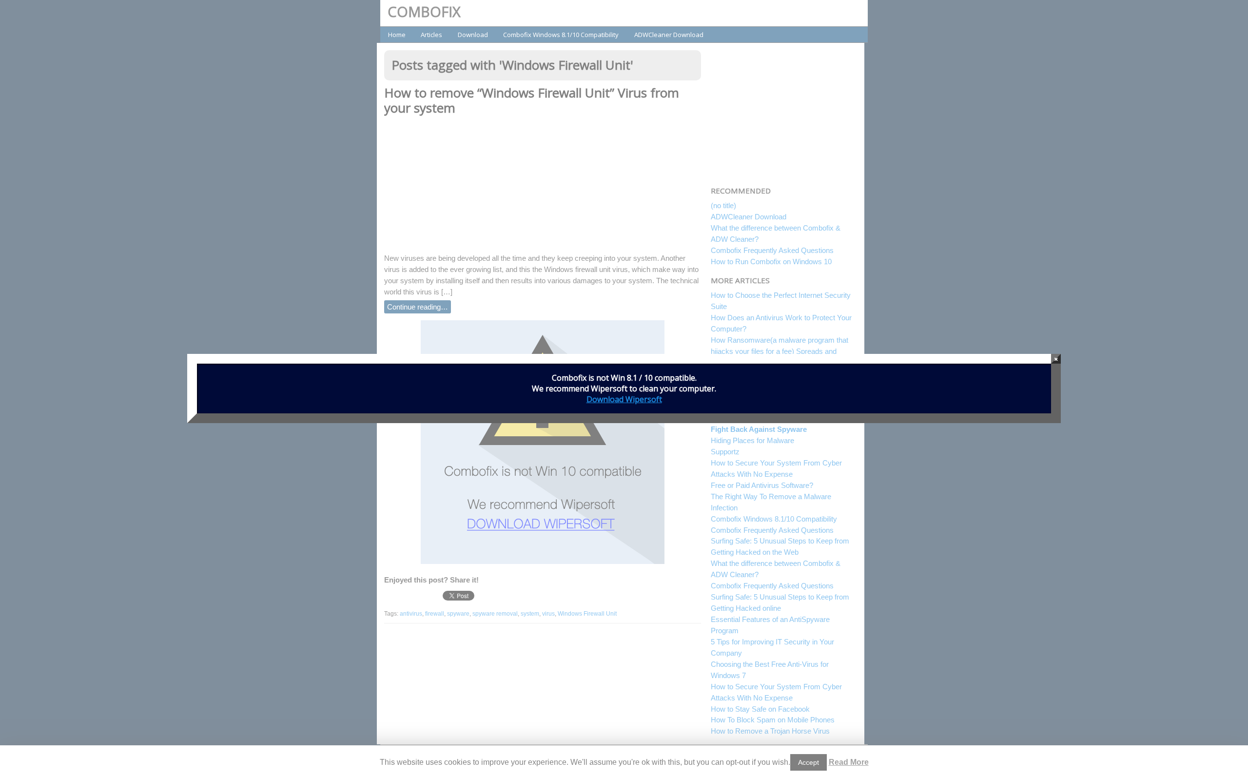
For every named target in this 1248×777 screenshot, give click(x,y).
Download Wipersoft (624, 399)
